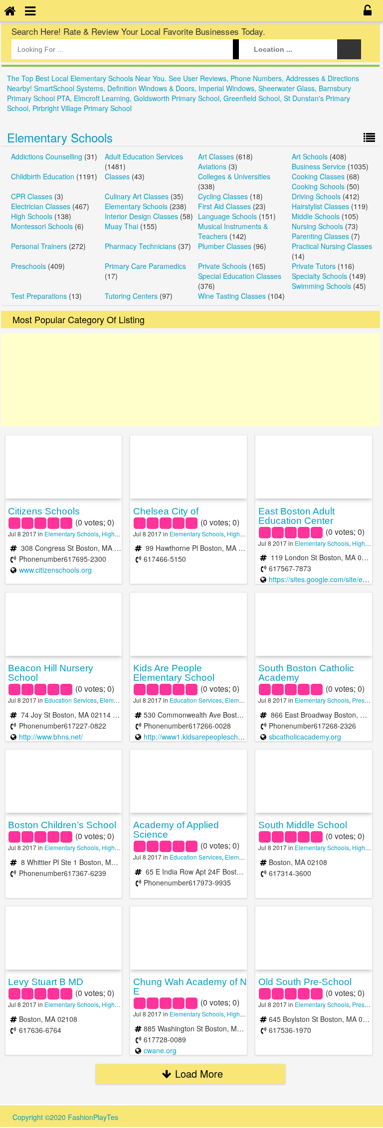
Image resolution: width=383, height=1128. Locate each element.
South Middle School (302, 825)
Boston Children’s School (62, 825)
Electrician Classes (40, 206)
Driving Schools (316, 196)
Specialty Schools (319, 276)
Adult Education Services (144, 156)
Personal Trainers (39, 246)
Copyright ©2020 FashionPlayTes (65, 1117)
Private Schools (222, 266)
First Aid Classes (224, 206)
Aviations (212, 166)
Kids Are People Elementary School (173, 673)
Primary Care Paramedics (145, 266)
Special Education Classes (239, 276)
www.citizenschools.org (55, 570)
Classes (117, 176)
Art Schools (310, 156)
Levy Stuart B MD (45, 982)
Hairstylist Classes (320, 206)
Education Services (70, 700)
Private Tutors (314, 266)
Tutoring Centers (131, 296)
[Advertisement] (190, 379)
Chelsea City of (165, 511)
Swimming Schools (321, 286)
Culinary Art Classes (137, 196)
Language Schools (227, 216)
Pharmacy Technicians (140, 246)
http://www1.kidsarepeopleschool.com (203, 737)
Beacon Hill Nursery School (50, 673)
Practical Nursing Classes (332, 246)
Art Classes (216, 156)
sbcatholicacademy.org (305, 737)
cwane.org (160, 1050)
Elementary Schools (60, 137)
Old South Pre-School (305, 982)
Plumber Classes (224, 246)
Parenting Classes (320, 236)
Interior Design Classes (141, 216)
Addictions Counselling (46, 156)
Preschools (28, 266)
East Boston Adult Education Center (296, 516)
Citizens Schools (44, 511)
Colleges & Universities (234, 176)
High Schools (31, 216)
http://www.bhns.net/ (51, 737)
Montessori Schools (42, 226)
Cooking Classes (318, 176)
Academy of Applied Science (176, 830)
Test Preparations (39, 296)
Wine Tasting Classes (232, 296)
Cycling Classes (223, 196)
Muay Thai (121, 226)
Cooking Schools (318, 186)
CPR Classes (31, 196)
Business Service (319, 166)
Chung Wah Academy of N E (190, 987)
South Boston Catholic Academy (306, 673)
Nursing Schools (317, 226)
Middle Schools (316, 216)
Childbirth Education (42, 176)
